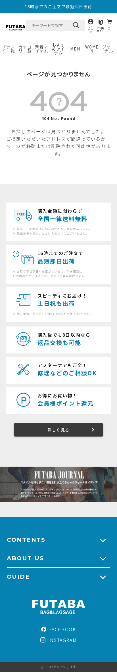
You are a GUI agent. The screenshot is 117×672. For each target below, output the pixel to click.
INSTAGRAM (62, 640)
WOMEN (92, 49)
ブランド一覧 (8, 49)
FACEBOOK (62, 629)
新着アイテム (42, 49)
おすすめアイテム (58, 49)
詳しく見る (58, 430)
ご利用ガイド (101, 29)
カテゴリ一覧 (25, 49)
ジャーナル (108, 49)
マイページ (90, 29)
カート (109, 29)
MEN (75, 49)
